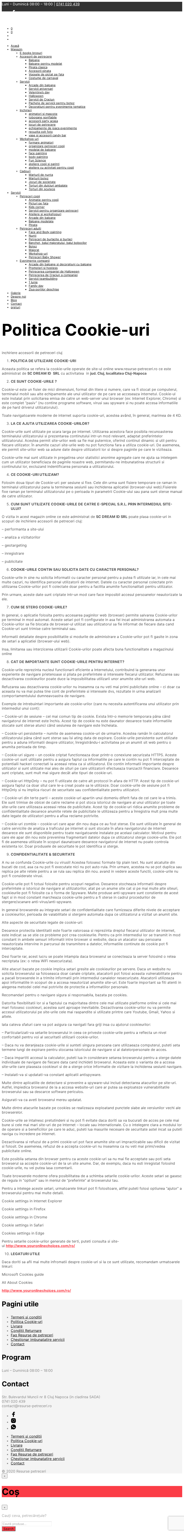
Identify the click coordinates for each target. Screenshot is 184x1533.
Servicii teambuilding (43, 278)
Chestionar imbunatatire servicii (38, 1339)
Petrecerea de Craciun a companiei (53, 275)
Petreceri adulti (30, 228)
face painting (38, 153)
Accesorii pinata (40, 71)
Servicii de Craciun (42, 99)
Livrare (16, 1326)
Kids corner (37, 207)
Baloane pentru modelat (45, 63)
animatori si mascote (43, 114)
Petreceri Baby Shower (45, 257)
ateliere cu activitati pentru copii (51, 167)
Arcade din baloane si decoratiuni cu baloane (60, 264)
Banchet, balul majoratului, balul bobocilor (58, 243)
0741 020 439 (68, 4)
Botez (33, 246)
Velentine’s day (39, 92)
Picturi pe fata (38, 203)
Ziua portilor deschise (44, 289)
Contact (16, 303)
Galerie (16, 293)
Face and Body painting (45, 232)
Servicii (25, 81)
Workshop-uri (29, 139)
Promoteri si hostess (43, 268)
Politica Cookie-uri (26, 1321)
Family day (36, 286)
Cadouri (25, 171)
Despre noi (18, 296)
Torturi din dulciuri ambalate (48, 185)
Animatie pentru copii (44, 200)
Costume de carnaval (43, 78)
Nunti (32, 235)
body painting (38, 157)
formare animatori (41, 142)
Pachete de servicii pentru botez (51, 103)
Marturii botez (38, 178)
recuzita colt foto (41, 131)
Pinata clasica (38, 67)
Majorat (34, 250)
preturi (15, 307)
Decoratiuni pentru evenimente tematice (57, 106)
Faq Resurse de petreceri (32, 1335)
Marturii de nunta (41, 174)
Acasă (15, 45)
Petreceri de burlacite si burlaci (50, 239)
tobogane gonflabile (43, 117)
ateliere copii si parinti (44, 164)
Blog (14, 300)
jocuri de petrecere (42, 124)
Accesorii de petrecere (36, 56)
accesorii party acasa (43, 121)
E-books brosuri (31, 53)
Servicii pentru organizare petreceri (53, 210)
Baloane (34, 60)
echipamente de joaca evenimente (53, 128)
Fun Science (37, 160)
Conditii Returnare (26, 1330)
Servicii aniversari (41, 88)
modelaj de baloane (42, 149)
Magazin (16, 49)
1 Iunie (33, 282)
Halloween (36, 96)
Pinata (33, 225)
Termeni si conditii (26, 1317)
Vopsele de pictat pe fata (46, 74)
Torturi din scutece (42, 189)
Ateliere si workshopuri (45, 214)
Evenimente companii (35, 260)
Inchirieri (26, 110)
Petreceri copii (30, 196)
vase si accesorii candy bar (47, 135)
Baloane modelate (41, 221)
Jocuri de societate (42, 182)
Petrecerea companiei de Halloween (54, 271)
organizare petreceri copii (47, 146)
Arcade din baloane (42, 85)
